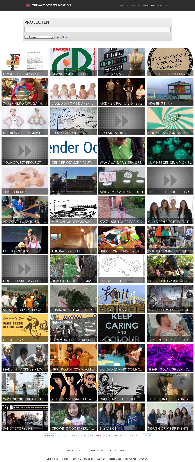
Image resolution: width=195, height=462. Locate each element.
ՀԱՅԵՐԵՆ (101, 459)
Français (88, 459)
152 (131, 435)
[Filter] (58, 37)
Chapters (135, 5)
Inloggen (124, 451)
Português (130, 459)
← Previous (49, 435)
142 (85, 435)
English (65, 459)
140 (73, 435)
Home (113, 5)
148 (121, 435)
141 (79, 435)
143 (91, 435)
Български (52, 459)
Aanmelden (162, 5)
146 (109, 435)
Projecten (148, 5)
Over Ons (123, 5)
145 (103, 435)
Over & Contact (74, 451)
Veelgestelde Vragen (95, 451)
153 (137, 435)
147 (115, 435)
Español (77, 459)
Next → (147, 435)
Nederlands (115, 459)
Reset (65, 37)
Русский (143, 459)
